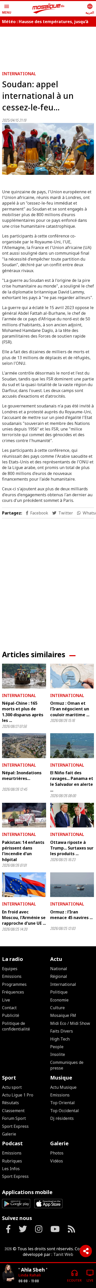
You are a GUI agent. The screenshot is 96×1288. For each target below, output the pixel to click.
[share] (86, 1251)
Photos (56, 1153)
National (58, 968)
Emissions (12, 976)
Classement (13, 1110)
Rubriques (12, 1161)
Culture (57, 1007)
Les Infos (11, 1168)
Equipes (9, 968)
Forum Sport (14, 1118)
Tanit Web (63, 1254)
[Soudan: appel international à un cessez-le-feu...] (48, 149)
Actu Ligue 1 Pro (17, 1095)
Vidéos (56, 1161)
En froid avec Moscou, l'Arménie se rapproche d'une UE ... (24, 917)
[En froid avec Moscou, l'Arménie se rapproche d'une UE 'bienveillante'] (24, 884)
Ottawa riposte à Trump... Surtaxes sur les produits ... (71, 848)
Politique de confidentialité (16, 1026)
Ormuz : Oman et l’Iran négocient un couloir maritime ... (69, 709)
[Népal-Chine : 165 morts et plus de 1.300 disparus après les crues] (24, 676)
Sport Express (15, 1126)
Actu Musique (63, 1087)
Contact (9, 1007)
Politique (59, 992)
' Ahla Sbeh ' (32, 1269)
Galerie (9, 1134)
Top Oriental (62, 1102)
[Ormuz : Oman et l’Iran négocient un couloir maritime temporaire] (72, 676)
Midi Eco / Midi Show (70, 1023)
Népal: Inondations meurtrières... (21, 775)
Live (6, 1000)
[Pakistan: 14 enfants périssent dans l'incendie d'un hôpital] (24, 815)
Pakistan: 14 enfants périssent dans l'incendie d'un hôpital (23, 850)
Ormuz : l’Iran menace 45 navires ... (71, 914)
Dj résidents (62, 1118)
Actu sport (12, 1087)
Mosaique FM (63, 1015)
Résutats (10, 1102)
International (19, 74)
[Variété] (8, 1273)
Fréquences (13, 992)
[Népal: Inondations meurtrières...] (24, 745)
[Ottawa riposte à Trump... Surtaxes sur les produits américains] (72, 815)
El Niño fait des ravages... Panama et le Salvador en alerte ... (71, 781)
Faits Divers (61, 1031)
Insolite (57, 1054)
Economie (59, 1000)
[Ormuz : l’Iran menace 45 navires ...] (72, 884)
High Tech (60, 1039)
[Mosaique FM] (48, 8)
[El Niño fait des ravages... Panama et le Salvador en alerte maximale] (72, 745)
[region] (48, 580)
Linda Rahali (29, 1275)
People (56, 1047)
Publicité (10, 1015)
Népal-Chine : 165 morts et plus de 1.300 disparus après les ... (22, 711)
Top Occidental (64, 1110)
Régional (58, 976)
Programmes (14, 984)
